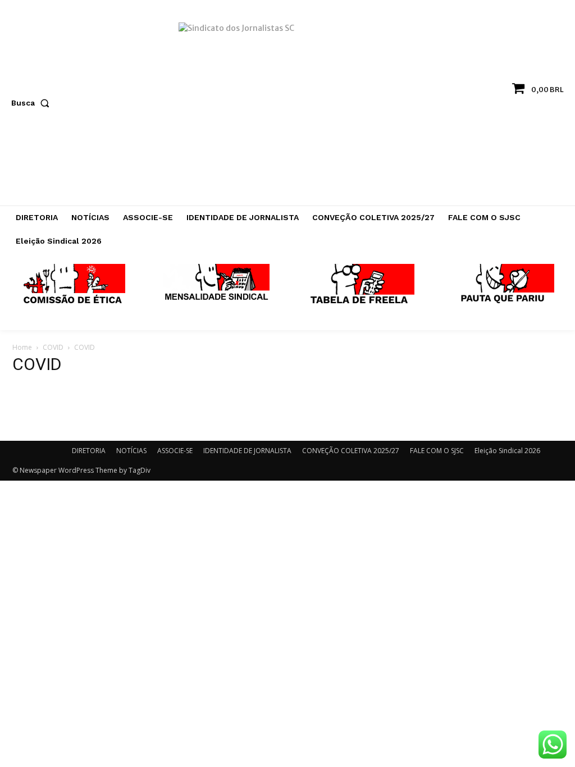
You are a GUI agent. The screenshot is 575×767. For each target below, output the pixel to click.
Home (22, 347)
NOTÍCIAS (131, 450)
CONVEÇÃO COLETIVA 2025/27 (350, 450)
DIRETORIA (89, 450)
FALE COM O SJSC (437, 450)
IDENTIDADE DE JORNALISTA (247, 450)
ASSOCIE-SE (175, 450)
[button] (32, 103)
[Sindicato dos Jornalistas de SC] (287, 108)
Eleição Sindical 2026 (507, 450)
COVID (53, 347)
